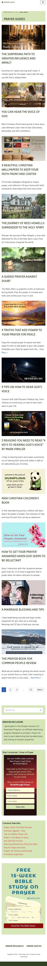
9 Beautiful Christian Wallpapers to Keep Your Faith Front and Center (20, 169)
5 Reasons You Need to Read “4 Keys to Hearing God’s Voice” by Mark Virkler (23, 445)
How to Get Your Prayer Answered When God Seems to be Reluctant (23, 556)
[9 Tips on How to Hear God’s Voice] (23, 370)
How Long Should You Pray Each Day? (20, 844)
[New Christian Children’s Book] (23, 481)
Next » (40, 689)
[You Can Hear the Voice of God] (23, 95)
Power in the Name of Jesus (16, 837)
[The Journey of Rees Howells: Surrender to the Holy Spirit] (23, 206)
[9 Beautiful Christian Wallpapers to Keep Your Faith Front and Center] (23, 148)
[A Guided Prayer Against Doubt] (23, 259)
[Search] (40, 710)
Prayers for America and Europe (18, 851)
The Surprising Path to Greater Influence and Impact (19, 58)
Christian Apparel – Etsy (14, 831)
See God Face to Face (13, 841)
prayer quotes (34, 946)
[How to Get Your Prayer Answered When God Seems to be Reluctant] (23, 534)
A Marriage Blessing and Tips (23, 609)
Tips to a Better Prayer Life (16, 834)
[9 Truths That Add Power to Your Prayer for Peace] (23, 313)
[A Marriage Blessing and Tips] (23, 592)
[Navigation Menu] (42, 2)
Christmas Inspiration (13, 854)
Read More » (36, 678)
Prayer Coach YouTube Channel (18, 827)
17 (31, 689)
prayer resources (15, 946)
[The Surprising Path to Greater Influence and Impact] (23, 37)
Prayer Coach (15, 12)
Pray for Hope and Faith (14, 847)
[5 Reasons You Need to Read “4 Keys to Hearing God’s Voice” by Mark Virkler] (23, 423)
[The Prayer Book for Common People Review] (23, 641)
